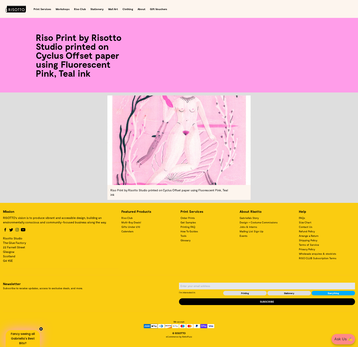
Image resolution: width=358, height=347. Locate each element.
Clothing (128, 9)
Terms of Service (309, 244)
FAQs (302, 217)
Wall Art (113, 9)
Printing (245, 293)
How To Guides (189, 231)
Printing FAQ (187, 226)
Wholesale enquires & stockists (317, 253)
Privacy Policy (307, 249)
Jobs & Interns (248, 226)
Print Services (42, 9)
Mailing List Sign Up (251, 231)
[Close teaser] (41, 329)
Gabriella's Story (249, 217)
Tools (183, 235)
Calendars (127, 231)
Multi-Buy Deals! (131, 222)
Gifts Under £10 (130, 226)
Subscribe (267, 301)
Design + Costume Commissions (259, 222)
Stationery (97, 9)
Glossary (185, 240)
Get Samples (188, 222)
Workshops (63, 9)
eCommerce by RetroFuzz (179, 336)
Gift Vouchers (158, 9)
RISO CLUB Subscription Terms (317, 258)
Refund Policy (307, 231)
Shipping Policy (308, 240)
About (141, 9)
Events (243, 235)
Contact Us (305, 226)
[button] (23, 338)
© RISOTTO (179, 333)
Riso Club (80, 9)
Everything (333, 293)
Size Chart (305, 222)
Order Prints (187, 217)
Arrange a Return (308, 235)
